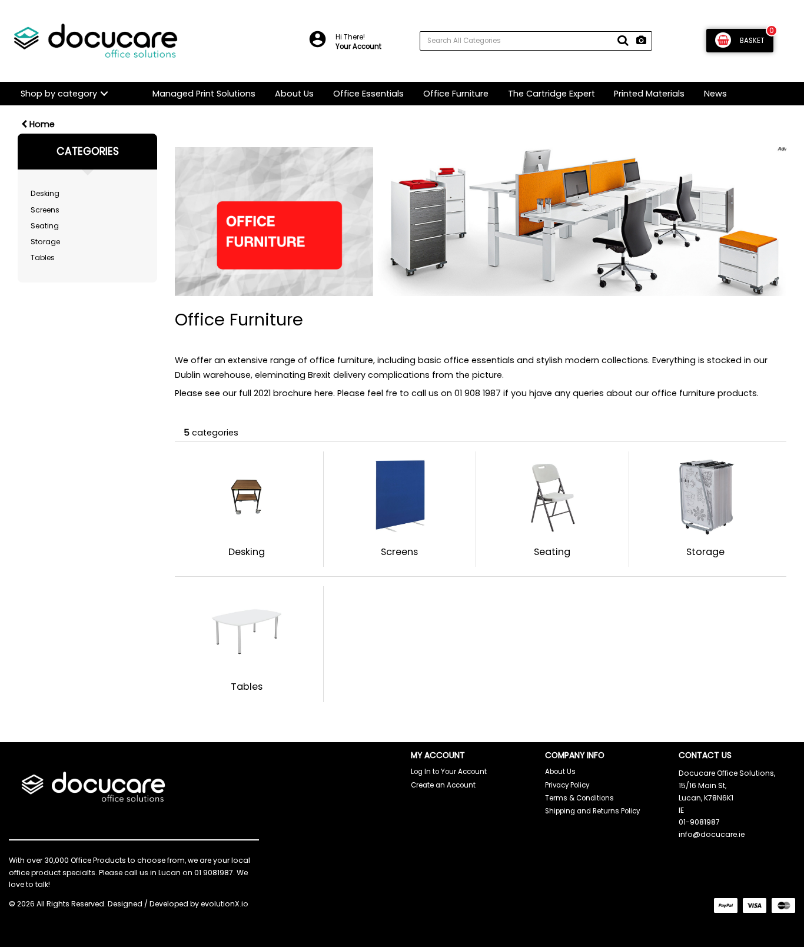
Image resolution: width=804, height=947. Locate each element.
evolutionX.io (224, 904)
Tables (43, 257)
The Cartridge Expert (551, 93)
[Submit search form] (623, 40)
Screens (45, 210)
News (715, 93)
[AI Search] (641, 41)
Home (41, 124)
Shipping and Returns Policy (592, 811)
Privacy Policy (567, 785)
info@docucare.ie (712, 834)
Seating (45, 226)
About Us (294, 93)
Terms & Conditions (579, 798)
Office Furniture (456, 93)
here (323, 393)
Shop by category (59, 93)
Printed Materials (649, 93)
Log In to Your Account (449, 771)
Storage (45, 242)
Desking (45, 193)
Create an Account (443, 785)
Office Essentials (368, 93)
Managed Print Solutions (203, 93)
